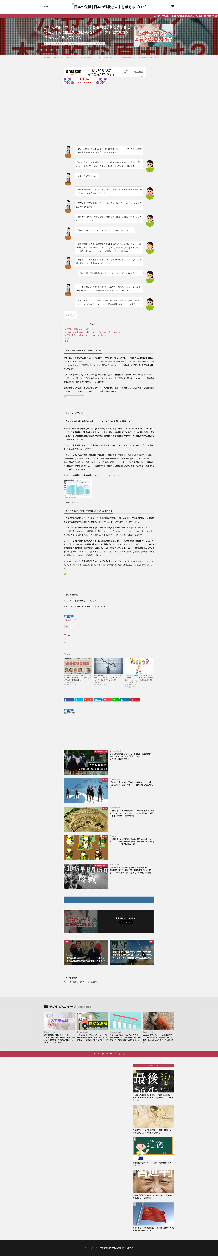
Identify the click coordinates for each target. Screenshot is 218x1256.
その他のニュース (78, 43)
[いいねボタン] (66, 626)
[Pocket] (107, 699)
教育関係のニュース (102, 751)
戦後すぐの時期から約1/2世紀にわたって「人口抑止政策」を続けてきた (93, 332)
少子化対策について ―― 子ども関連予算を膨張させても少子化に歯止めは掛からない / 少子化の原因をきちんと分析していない (122, 58)
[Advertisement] (109, 111)
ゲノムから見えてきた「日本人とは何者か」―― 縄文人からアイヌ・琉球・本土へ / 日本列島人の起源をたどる (131, 784)
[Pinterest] (135, 699)
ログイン (84, 982)
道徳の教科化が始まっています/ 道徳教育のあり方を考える (153, 1164)
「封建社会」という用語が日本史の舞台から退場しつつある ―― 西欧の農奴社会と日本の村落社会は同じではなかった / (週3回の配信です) (132, 841)
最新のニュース (89, 43)
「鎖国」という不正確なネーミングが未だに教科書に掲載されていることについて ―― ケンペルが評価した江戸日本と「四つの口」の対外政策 (132, 813)
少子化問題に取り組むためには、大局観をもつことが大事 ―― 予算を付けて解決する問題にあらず (77, 677)
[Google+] (88, 699)
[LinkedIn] (125, 699)
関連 (66, 341)
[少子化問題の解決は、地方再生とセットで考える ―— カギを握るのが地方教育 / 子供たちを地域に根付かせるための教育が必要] (139, 666)
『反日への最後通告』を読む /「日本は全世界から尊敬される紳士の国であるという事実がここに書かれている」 (153, 1097)
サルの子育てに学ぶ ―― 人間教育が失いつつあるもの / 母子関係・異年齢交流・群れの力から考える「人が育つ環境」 (158, 1039)
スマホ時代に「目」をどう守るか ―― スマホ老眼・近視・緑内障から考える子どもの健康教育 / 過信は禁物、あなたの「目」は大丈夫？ (59, 1039)
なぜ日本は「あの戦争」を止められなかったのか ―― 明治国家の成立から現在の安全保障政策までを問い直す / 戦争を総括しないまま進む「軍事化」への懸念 (132, 870)
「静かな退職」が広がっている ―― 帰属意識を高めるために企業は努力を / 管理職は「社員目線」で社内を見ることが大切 (92, 1039)
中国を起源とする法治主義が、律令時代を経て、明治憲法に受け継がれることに (153, 1229)
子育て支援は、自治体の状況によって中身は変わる (85, 335)
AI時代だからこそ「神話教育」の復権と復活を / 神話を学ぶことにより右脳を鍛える (153, 1131)
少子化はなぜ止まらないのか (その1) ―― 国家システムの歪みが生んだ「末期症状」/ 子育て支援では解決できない (125, 1037)
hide (95, 324)
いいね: (67, 338)
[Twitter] (78, 699)
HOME (48, 57)
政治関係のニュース (102, 865)
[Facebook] (69, 699)
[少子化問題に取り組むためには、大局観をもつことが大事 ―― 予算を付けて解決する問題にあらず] (78, 666)
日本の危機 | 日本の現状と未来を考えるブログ (116, 1248)
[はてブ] (98, 699)
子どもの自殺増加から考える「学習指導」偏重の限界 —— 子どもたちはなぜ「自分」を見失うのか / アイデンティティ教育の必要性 (132, 756)
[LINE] (116, 699)
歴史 (106, 780)
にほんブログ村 (70, 619)
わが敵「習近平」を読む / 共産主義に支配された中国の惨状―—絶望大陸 (153, 1196)
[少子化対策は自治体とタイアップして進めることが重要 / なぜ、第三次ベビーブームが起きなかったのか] (108, 666)
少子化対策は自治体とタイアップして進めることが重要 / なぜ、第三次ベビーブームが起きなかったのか (108, 677)
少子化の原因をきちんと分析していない (81, 329)
